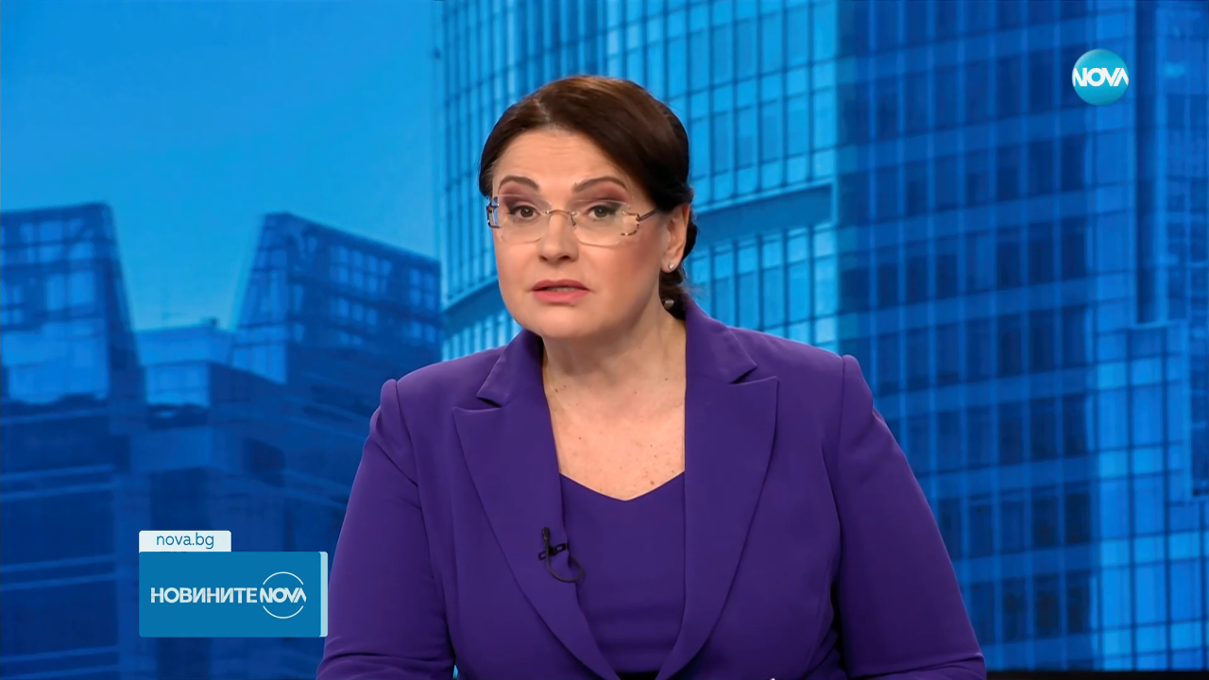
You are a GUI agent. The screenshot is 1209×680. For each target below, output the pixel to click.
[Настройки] (1172, 33)
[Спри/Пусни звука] (71, 655)
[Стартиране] (31, 655)
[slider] (132, 629)
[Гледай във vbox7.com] (1174, 655)
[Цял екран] (1134, 655)
